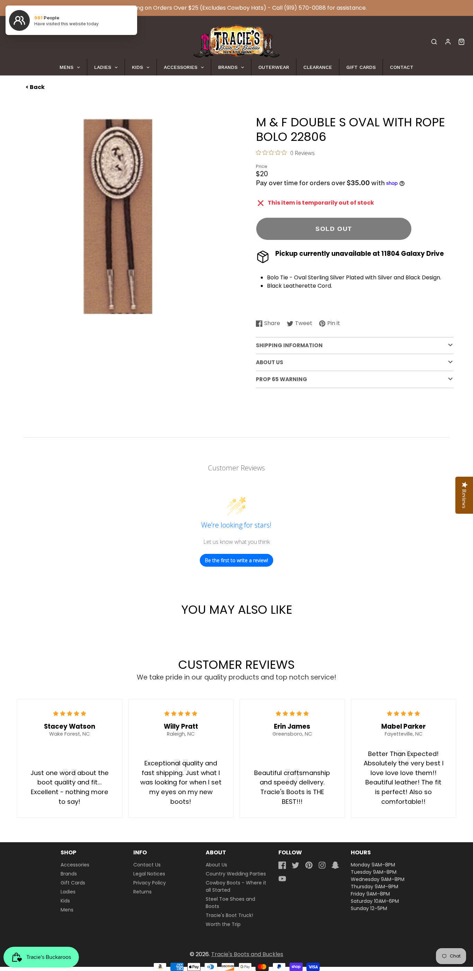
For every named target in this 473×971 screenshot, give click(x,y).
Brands (69, 873)
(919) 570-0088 (305, 8)
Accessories (75, 864)
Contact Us (147, 864)
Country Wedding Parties (236, 873)
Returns (142, 891)
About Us (216, 864)
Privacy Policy (149, 882)
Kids (65, 900)
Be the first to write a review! (236, 560)
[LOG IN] (448, 41)
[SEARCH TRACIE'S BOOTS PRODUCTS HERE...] (434, 41)
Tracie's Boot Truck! (229, 915)
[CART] (461, 41)
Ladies (68, 891)
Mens (67, 909)
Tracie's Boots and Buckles (247, 954)
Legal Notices (149, 873)
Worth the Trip (223, 924)
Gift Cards (73, 882)
